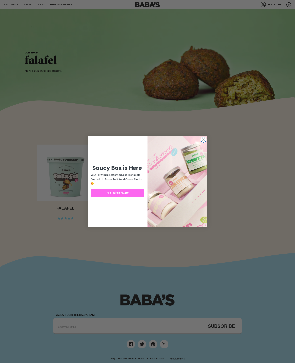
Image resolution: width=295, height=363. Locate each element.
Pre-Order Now (117, 193)
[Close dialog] (203, 139)
